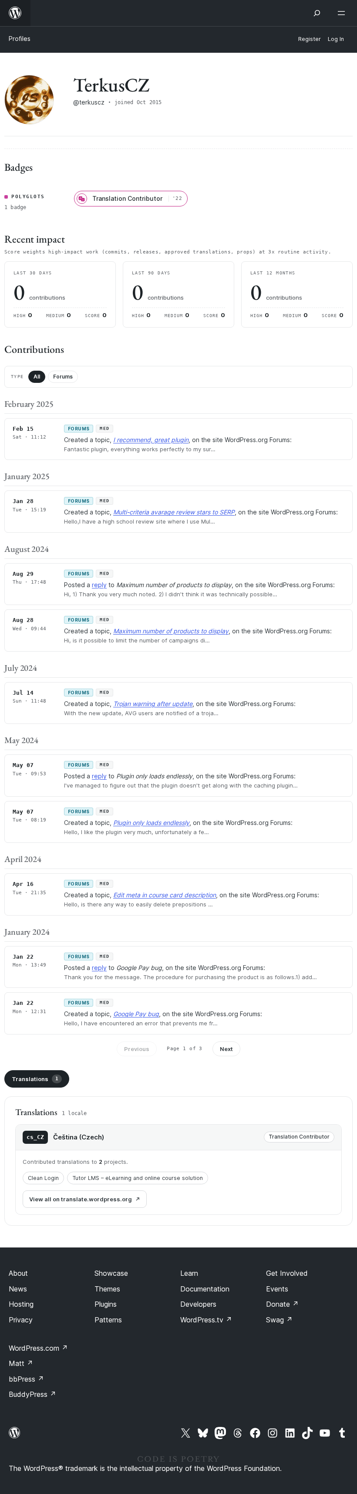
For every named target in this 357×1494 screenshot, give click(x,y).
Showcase (111, 1273)
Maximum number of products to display (171, 631)
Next (226, 1048)
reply (99, 584)
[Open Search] (317, 13)
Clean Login (43, 1178)
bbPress (26, 1379)
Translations (35, 1078)
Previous (136, 1048)
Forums (63, 376)
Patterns (108, 1319)
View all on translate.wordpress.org (80, 1199)
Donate (282, 1304)
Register (309, 39)
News (18, 1288)
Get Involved (287, 1273)
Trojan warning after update (152, 703)
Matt (21, 1363)
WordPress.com (38, 1348)
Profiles (19, 38)
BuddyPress (32, 1394)
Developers (198, 1304)
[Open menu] (343, 13)
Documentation (204, 1288)
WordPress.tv (206, 1319)
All (37, 376)
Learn (189, 1273)
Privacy (21, 1319)
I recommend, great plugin (151, 439)
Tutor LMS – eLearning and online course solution (137, 1178)
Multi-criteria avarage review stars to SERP (174, 512)
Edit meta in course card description (164, 895)
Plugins (105, 1304)
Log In (336, 39)
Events (277, 1288)
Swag (279, 1319)
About (18, 1273)
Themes (107, 1288)
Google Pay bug (136, 1013)
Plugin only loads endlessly (151, 822)
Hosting (21, 1304)
